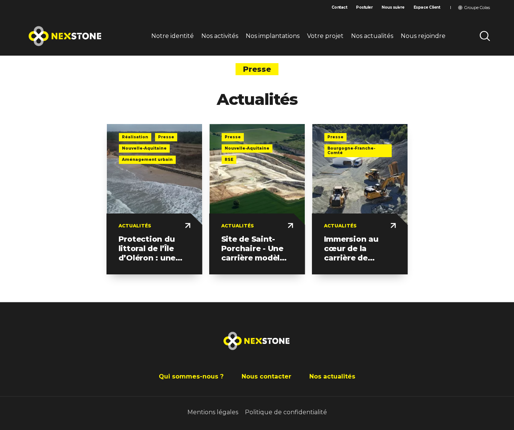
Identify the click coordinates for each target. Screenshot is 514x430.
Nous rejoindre (423, 35)
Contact (339, 7)
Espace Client (427, 7)
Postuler (364, 7)
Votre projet (325, 35)
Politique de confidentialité (286, 412)
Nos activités (219, 35)
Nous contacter (266, 376)
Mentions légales (212, 412)
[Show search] (485, 36)
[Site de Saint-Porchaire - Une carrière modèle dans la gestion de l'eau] (257, 199)
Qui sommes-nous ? (191, 376)
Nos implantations (273, 35)
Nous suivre (393, 7)
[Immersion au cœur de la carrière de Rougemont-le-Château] (360, 199)
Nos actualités (372, 35)
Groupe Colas (477, 7)
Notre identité (172, 35)
